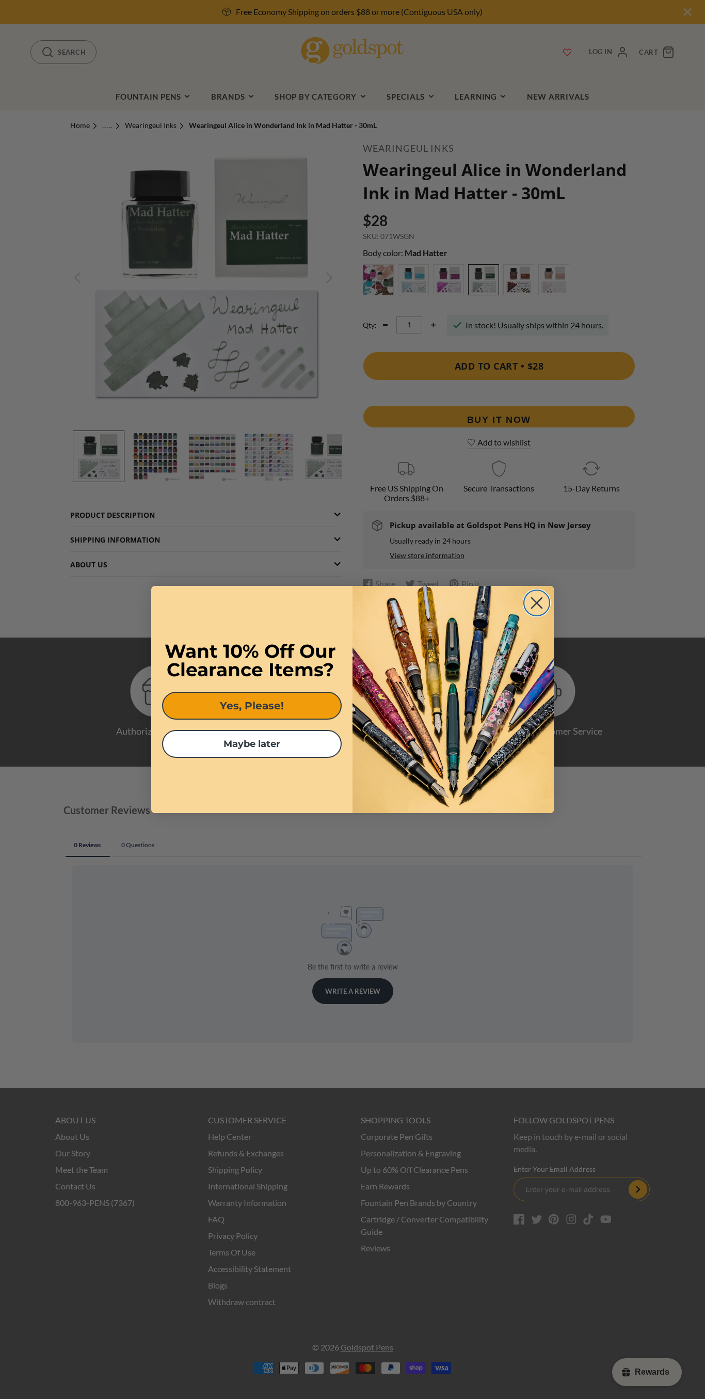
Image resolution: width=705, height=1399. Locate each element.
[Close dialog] (537, 603)
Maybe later (251, 744)
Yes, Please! (252, 706)
